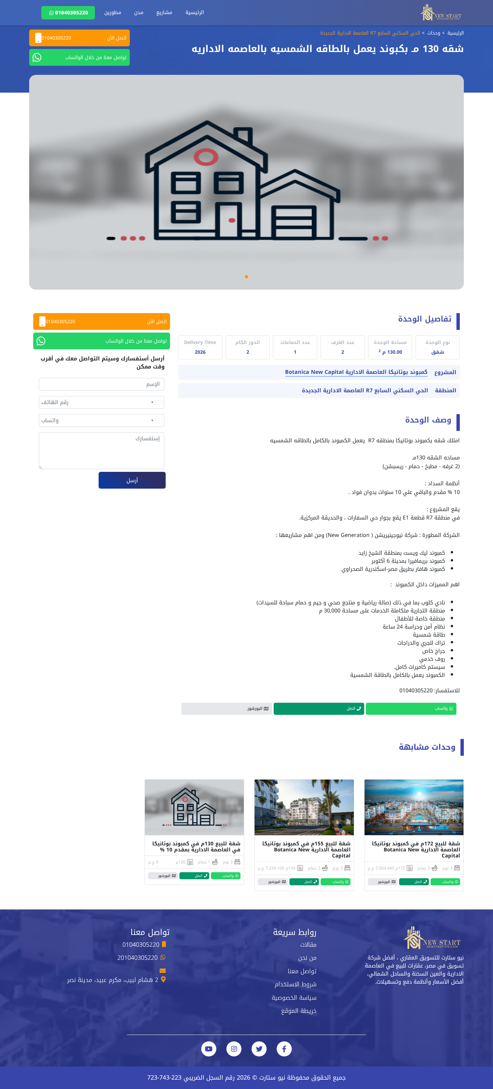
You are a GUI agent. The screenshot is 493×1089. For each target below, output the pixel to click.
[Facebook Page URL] (284, 1048)
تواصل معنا (302, 971)
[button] (246, 277)
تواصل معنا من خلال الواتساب (95, 57)
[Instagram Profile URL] (233, 1048)
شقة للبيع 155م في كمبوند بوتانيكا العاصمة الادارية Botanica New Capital (306, 849)
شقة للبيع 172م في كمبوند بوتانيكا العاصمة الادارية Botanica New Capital (416, 849)
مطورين (112, 12)
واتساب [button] (441, 708)
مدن (139, 12)
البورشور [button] (255, 708)
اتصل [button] (351, 708)
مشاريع (164, 12)
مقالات (308, 944)
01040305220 (71, 12)
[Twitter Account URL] (259, 1048)
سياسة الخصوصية (294, 997)
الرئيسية (194, 12)
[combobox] (156, 402)
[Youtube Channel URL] (208, 1048)
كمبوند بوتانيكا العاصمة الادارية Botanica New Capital (356, 372)
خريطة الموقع (299, 1011)
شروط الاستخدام (296, 984)
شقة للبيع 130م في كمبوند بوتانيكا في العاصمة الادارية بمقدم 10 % (196, 846)
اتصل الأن (84, 38)
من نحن (307, 957)
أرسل (132, 480)
